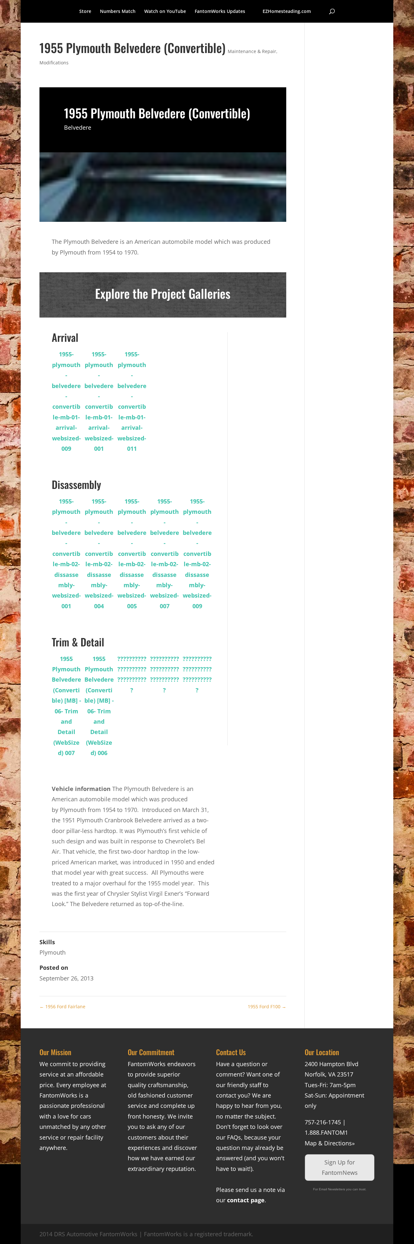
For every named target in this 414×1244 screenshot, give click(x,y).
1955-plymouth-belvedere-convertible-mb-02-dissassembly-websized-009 (197, 553)
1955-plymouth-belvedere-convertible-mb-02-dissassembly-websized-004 (99, 553)
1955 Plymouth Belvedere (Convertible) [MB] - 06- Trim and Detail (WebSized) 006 (99, 706)
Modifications (54, 62)
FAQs (234, 1137)
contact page (246, 1200)
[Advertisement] (263, 429)
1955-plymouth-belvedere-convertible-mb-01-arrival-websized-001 (99, 401)
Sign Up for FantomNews (340, 1167)
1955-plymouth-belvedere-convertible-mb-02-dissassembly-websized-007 (164, 553)
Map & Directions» (330, 1143)
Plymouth (52, 952)
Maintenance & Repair (252, 51)
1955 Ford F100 (267, 1006)
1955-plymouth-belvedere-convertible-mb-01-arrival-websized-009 (66, 401)
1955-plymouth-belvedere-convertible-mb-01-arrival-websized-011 (132, 401)
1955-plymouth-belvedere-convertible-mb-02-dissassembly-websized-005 (132, 553)
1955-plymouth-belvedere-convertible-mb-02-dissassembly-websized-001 (66, 553)
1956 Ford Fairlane (62, 1006)
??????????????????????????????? (132, 674)
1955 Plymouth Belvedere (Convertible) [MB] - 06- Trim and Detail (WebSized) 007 (66, 706)
